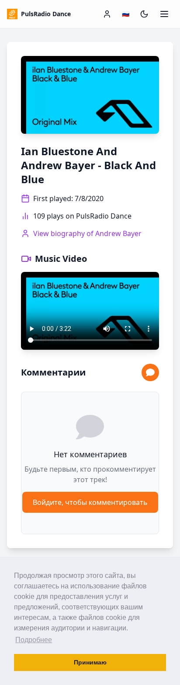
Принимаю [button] (90, 662)
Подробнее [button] (33, 639)
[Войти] (107, 14)
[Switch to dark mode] (144, 14)
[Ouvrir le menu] (164, 14)
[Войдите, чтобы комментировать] (150, 372)
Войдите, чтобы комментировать (90, 502)
